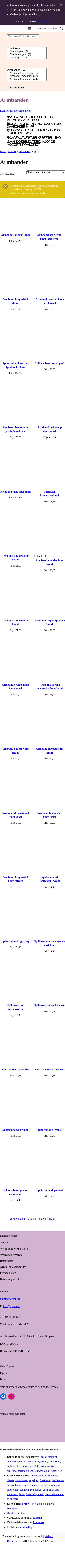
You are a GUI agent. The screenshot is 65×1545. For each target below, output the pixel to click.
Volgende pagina (46, 1218)
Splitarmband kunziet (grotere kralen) (15, 365)
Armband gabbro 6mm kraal (15, 750)
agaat (43, 1456)
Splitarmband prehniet (15, 1069)
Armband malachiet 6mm (15, 491)
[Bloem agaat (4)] (26, 51)
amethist (52, 1456)
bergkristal (25, 1461)
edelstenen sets (51, 1489)
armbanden (38, 1503)
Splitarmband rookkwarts (49, 1005)
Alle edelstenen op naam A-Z (46, 1470)
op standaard (31, 1484)
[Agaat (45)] (26, 48)
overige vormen (48, 1484)
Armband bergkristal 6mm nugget (15, 879)
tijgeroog (12, 1470)
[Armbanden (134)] (26, 70)
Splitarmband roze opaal (49, 363)
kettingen (12, 1508)
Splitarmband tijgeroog (15, 941)
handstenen (58, 1480)
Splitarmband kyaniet (49, 1129)
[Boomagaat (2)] (26, 57)
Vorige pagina (17, 1218)
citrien (43, 1461)
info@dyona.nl (11, 1306)
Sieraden (12, 151)
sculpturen (35, 1489)
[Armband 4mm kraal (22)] (26, 76)
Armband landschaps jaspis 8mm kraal (15, 429)
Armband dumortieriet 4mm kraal (15, 815)
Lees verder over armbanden (15, 110)
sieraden (25, 1503)
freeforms (45, 1480)
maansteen (25, 1466)
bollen (34, 1475)
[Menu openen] (29, 29)
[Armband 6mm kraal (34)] (26, 79)
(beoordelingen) (42, 21)
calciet (35, 1461)
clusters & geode (48, 1475)
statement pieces (16, 1494)
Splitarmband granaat (50, 1190)
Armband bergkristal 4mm (15, 301)
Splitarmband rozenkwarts (15, 1007)
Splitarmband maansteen (49, 1069)
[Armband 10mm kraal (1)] (26, 73)
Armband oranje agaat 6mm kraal (15, 686)
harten (10, 1484)
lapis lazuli (13, 1466)
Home (3, 151)
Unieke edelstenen (17, 1513)
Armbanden (24, 151)
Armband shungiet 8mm (15, 234)
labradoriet (54, 1461)
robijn (36, 1466)
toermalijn (23, 1470)
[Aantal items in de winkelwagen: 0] (61, 28)
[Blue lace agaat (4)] (26, 54)
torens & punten (35, 1494)
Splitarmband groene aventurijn (15, 1192)
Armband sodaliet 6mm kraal (15, 622)
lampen (19, 1484)
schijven (24, 1489)
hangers (49, 1503)
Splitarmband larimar (15, 1129)
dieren (10, 1480)
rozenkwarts (47, 1466)
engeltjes (33, 1480)
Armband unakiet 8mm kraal (15, 557)
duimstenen (21, 1480)
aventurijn (12, 1461)
